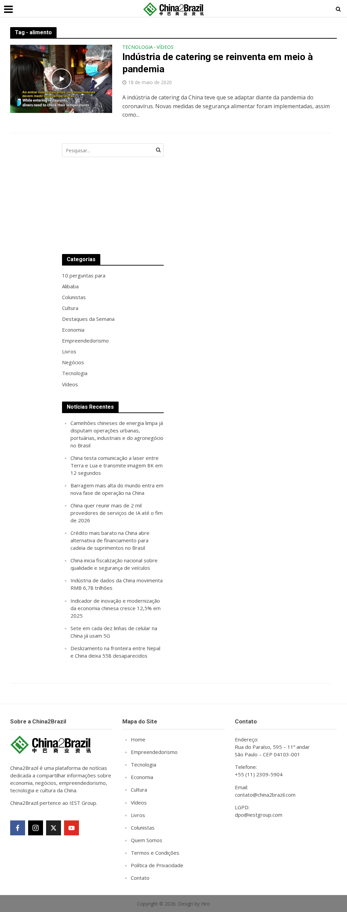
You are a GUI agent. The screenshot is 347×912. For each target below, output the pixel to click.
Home (138, 739)
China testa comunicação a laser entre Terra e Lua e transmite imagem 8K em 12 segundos (116, 465)
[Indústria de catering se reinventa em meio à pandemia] (61, 78)
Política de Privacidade (157, 865)
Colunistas (143, 827)
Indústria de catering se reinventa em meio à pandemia (217, 63)
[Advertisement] (224, 191)
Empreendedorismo (154, 752)
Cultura (139, 789)
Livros (138, 815)
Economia (142, 777)
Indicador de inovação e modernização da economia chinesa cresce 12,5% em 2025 (115, 608)
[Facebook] (17, 827)
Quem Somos (146, 840)
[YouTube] (71, 827)
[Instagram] (35, 827)
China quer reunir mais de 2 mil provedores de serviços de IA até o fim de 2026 (116, 513)
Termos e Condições (155, 852)
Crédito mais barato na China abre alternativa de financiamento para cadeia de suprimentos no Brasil (109, 540)
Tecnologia (137, 47)
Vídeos (165, 47)
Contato (140, 877)
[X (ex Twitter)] (53, 827)
